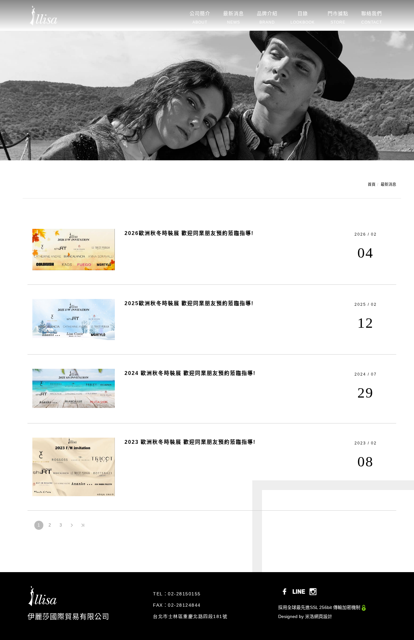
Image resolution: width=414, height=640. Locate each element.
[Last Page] (82, 525)
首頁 (372, 184)
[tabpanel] (207, 95)
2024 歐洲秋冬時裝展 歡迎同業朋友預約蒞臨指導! (190, 373)
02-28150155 (184, 593)
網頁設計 (323, 616)
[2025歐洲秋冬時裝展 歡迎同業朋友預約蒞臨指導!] (73, 319)
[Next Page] (71, 525)
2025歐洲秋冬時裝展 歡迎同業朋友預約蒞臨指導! (189, 303)
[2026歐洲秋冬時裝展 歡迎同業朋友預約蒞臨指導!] (73, 248)
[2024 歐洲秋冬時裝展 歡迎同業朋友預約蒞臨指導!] (73, 387)
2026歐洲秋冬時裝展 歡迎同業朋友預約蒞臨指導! (189, 233)
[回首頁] (44, 13)
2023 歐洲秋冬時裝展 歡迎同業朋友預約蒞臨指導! (190, 442)
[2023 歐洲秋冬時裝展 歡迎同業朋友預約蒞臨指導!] (73, 466)
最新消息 (388, 184)
